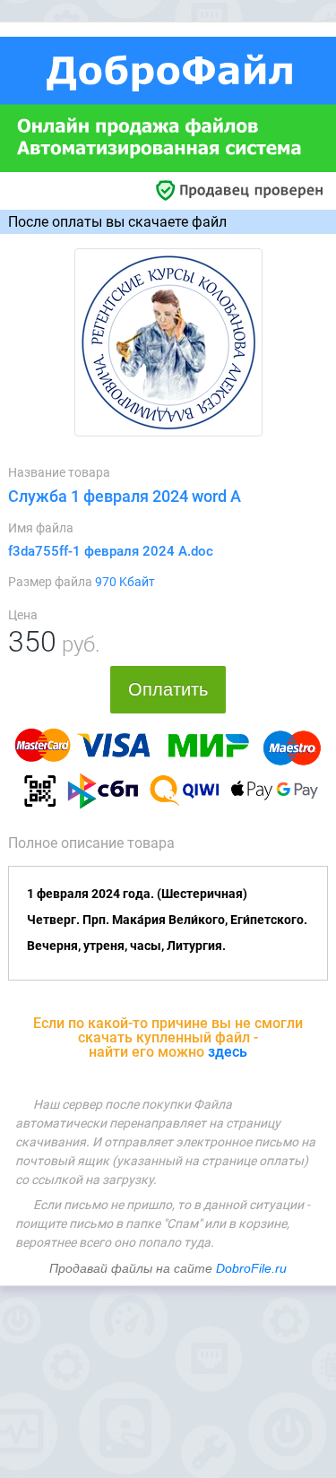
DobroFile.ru (251, 1268)
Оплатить (168, 689)
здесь (227, 1051)
